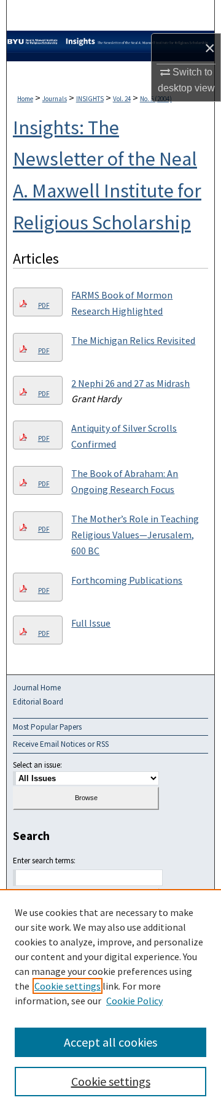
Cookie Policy (134, 1001)
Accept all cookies (110, 1042)
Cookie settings (67, 986)
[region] (110, 1000)
